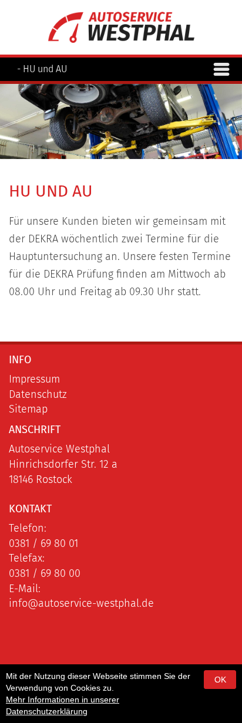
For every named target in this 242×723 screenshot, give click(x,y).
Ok (220, 679)
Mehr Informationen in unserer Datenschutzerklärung (62, 705)
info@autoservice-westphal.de (81, 603)
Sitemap (28, 409)
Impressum (34, 379)
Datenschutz (38, 394)
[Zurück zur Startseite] (121, 26)
